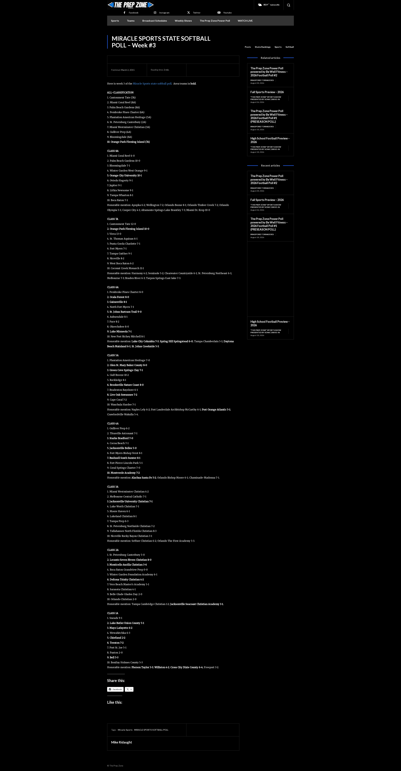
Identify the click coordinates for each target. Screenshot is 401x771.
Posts (248, 47)
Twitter (196, 12)
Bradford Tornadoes (262, 80)
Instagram (164, 12)
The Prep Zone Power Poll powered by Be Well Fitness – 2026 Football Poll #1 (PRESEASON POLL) (269, 116)
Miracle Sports (125, 730)
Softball (290, 47)
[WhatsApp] (215, 70)
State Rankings (263, 47)
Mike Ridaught (121, 742)
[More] (222, 70)
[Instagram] (155, 13)
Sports (278, 47)
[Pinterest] (208, 70)
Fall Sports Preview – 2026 (267, 92)
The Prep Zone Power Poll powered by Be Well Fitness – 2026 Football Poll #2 (269, 72)
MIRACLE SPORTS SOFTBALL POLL (151, 730)
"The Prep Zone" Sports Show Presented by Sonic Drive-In (265, 98)
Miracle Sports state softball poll (152, 83)
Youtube (227, 12)
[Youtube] (219, 13)
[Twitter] (188, 13)
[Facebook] (124, 13)
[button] (289, 5)
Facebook (133, 12)
